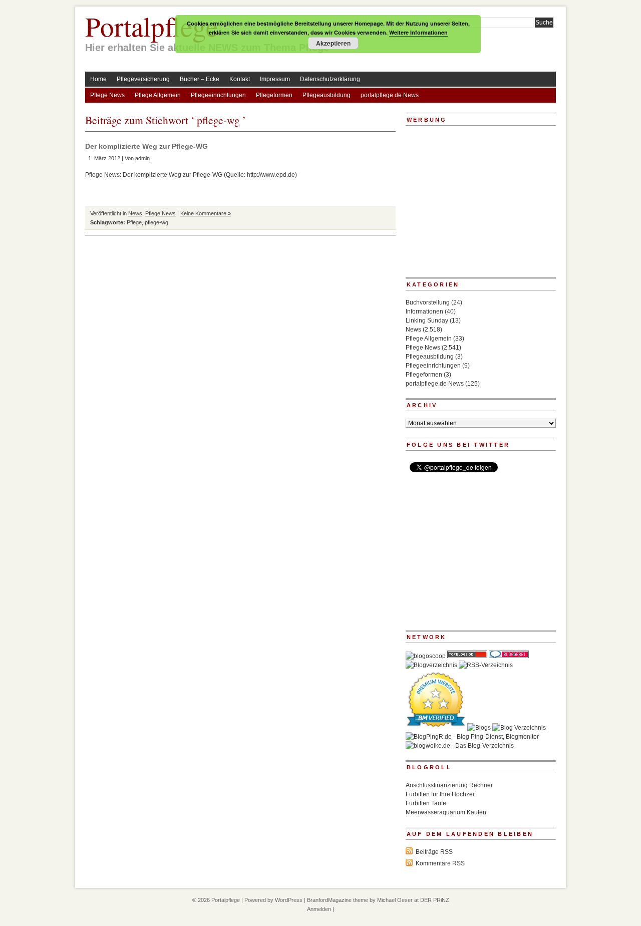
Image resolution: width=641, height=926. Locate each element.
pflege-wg (156, 222)
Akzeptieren (333, 43)
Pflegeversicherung (143, 79)
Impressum (275, 79)
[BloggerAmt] (431, 665)
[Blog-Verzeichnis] (509, 656)
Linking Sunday (427, 320)
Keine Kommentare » (205, 213)
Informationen (424, 311)
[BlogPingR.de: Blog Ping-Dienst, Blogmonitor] (472, 736)
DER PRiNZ (434, 900)
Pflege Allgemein (158, 95)
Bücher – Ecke (199, 79)
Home (98, 79)
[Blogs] (479, 727)
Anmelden (319, 909)
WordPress (288, 900)
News (135, 213)
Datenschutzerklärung (330, 79)
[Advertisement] (468, 204)
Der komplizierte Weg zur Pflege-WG (146, 146)
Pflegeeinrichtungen (218, 95)
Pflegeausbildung (326, 95)
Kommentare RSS (440, 863)
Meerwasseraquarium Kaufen (446, 812)
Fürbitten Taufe (426, 803)
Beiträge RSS (434, 851)
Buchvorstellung (428, 302)
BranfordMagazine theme (337, 900)
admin (142, 158)
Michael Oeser (395, 900)
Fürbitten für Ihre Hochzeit (441, 794)
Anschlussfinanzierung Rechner (449, 785)
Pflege (134, 222)
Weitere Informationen (418, 32)
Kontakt (239, 79)
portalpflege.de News (390, 95)
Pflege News (107, 95)
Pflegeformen (274, 95)
